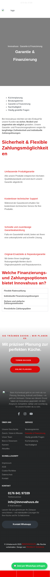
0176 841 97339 (19, 493)
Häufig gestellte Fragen (34, 437)
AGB (4, 467)
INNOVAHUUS (29, 544)
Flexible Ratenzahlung (15, 291)
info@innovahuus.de (23, 502)
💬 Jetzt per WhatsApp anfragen (29, 566)
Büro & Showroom (9, 441)
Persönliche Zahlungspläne (17, 309)
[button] (25, 290)
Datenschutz (7, 474)
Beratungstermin (32, 429)
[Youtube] (31, 414)
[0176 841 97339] (4, 495)
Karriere (5, 445)
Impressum (7, 463)
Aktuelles (6, 448)
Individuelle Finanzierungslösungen (21, 296)
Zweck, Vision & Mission (12, 433)
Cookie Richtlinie (9, 471)
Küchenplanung (31, 441)
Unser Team (7, 437)
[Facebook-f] (19, 414)
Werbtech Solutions (35, 547)
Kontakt (5, 478)
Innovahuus (13, 46)
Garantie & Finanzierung (35, 433)
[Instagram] (25, 414)
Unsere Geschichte (10, 429)
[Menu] (46, 10)
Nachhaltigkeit (31, 445)
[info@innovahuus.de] (4, 503)
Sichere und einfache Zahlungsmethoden (14, 302)
